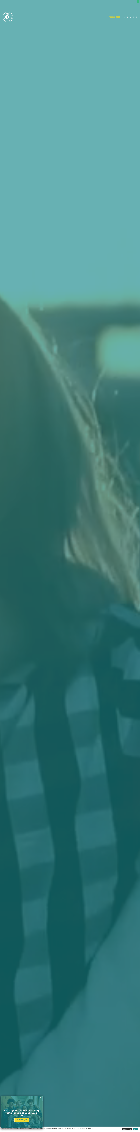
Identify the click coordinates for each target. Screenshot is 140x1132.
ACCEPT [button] (135, 1129)
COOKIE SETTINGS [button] (127, 1129)
